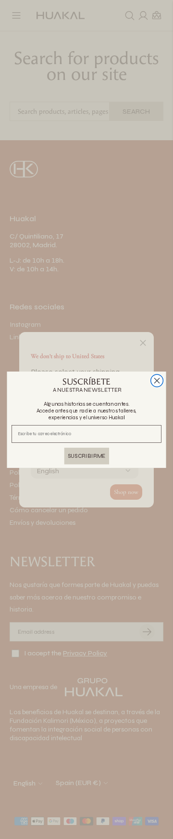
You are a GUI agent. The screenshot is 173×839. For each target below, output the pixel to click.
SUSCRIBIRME (87, 455)
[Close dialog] (157, 380)
